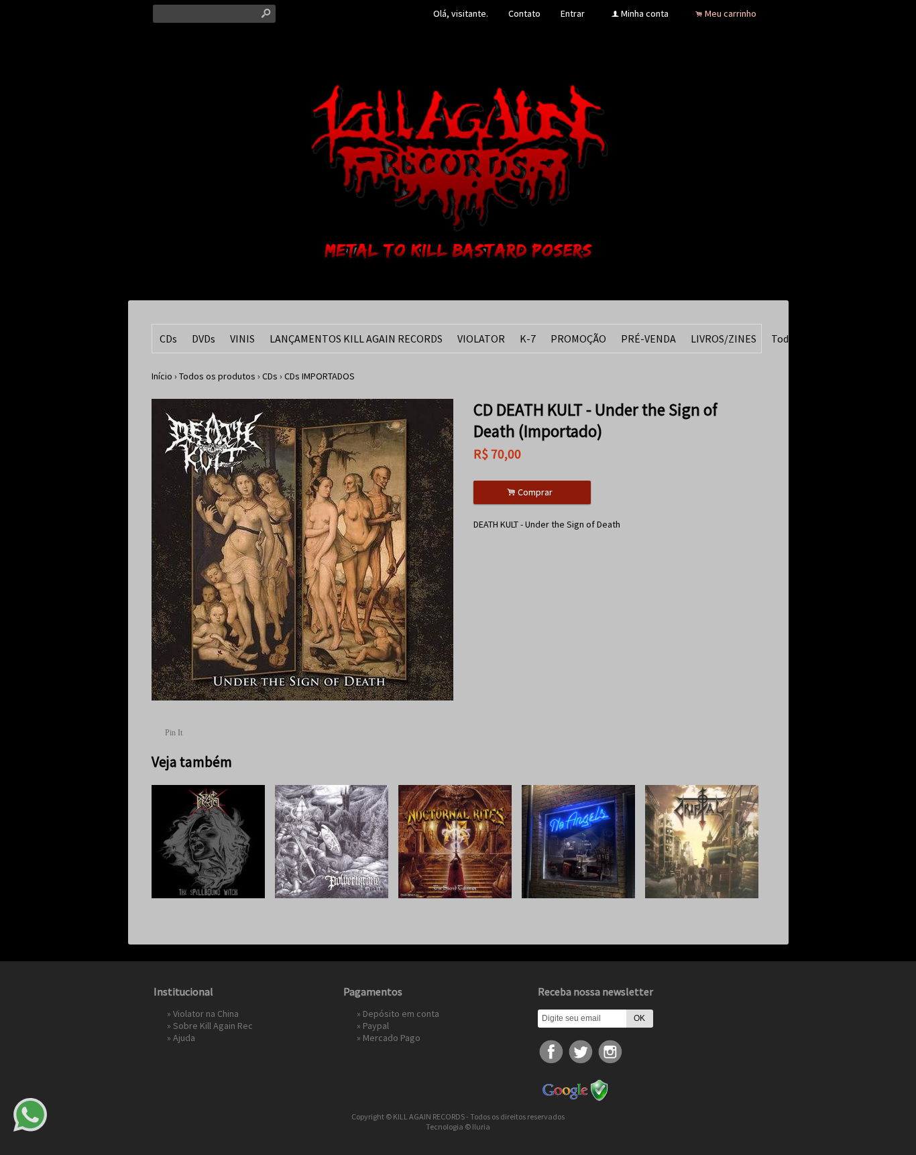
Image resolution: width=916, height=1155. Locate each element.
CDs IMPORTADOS (319, 376)
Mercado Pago (391, 1038)
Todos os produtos (217, 376)
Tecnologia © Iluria (458, 1126)
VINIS (242, 338)
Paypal (376, 1026)
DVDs (203, 338)
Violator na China (206, 1014)
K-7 (528, 338)
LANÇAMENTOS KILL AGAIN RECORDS (356, 338)
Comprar (532, 492)
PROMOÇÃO (578, 338)
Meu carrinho (730, 13)
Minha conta (645, 13)
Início (162, 376)
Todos (785, 338)
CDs (168, 338)
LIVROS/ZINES (723, 338)
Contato (524, 13)
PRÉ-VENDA (648, 338)
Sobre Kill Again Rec (213, 1026)
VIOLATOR (481, 338)
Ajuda (184, 1038)
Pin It (173, 732)
